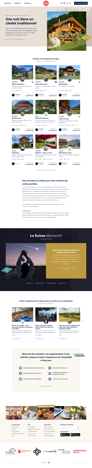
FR (67, 3)
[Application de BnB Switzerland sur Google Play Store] (75, 434)
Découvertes (7, 3)
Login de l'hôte (47, 433)
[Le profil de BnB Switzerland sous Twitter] (49, 462)
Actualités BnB (39, 283)
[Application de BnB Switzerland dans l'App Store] (65, 434)
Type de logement (22, 15)
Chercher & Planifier (82, 3)
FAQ (13, 435)
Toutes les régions (32, 435)
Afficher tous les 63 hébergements (14, 39)
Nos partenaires (15, 431)
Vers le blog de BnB (45, 239)
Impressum (74, 462)
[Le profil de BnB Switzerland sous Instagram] (42, 462)
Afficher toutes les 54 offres (45, 303)
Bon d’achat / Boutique (49, 431)
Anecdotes (29, 283)
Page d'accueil (8, 15)
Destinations (27, 3)
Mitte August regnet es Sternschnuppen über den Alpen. (66, 251)
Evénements (17, 3)
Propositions (61, 283)
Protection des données (81, 462)
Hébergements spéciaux (34, 429)
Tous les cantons (32, 433)
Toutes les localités (32, 431)
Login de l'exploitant (49, 435)
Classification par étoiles (18, 433)
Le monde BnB (31, 427)
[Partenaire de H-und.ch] (32, 82)
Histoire (13, 429)
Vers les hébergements (45, 386)
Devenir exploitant (48, 427)
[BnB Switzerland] (46, 3)
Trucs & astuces (50, 283)
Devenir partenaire (48, 429)
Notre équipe (15, 427)
